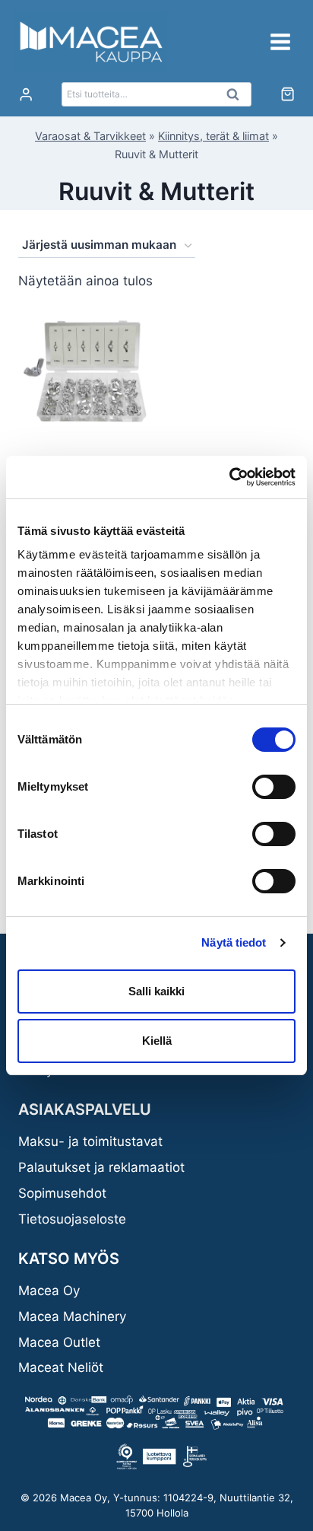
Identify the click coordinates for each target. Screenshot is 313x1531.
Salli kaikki (156, 991)
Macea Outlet (59, 1342)
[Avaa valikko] (280, 41)
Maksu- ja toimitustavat (90, 1141)
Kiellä (157, 1040)
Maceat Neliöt (60, 1367)
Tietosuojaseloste (72, 1219)
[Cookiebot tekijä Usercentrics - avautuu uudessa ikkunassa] (229, 477)
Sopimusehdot (62, 1193)
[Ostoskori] (287, 94)
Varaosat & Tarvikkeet (90, 135)
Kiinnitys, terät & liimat (213, 135)
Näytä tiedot (233, 942)
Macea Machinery (72, 1316)
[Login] (25, 94)
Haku (237, 98)
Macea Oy (49, 1290)
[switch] (274, 787)
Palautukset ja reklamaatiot (101, 1167)
